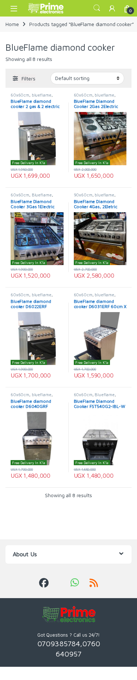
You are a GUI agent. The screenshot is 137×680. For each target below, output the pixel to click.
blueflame (42, 95)
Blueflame (42, 194)
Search (97, 8)
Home (12, 24)
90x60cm (83, 194)
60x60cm (20, 95)
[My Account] (112, 8)
